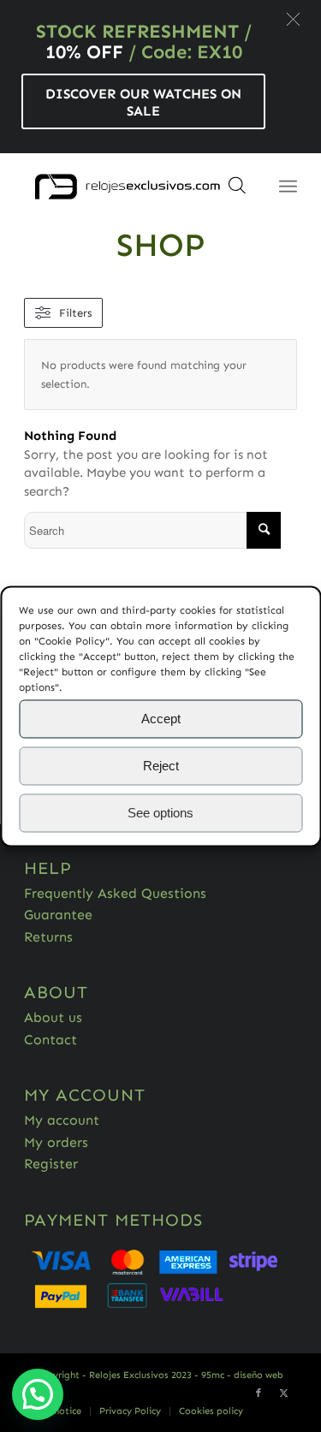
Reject (161, 765)
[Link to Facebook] (258, 1393)
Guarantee (58, 914)
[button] (293, 19)
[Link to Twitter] (284, 1393)
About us (53, 1017)
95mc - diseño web (242, 1375)
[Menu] (288, 186)
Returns (48, 937)
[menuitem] (129, 1411)
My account (61, 1120)
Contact (50, 1039)
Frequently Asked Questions (115, 893)
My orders (56, 1142)
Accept (161, 718)
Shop (160, 244)
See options (160, 812)
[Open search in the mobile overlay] (237, 191)
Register (51, 1164)
